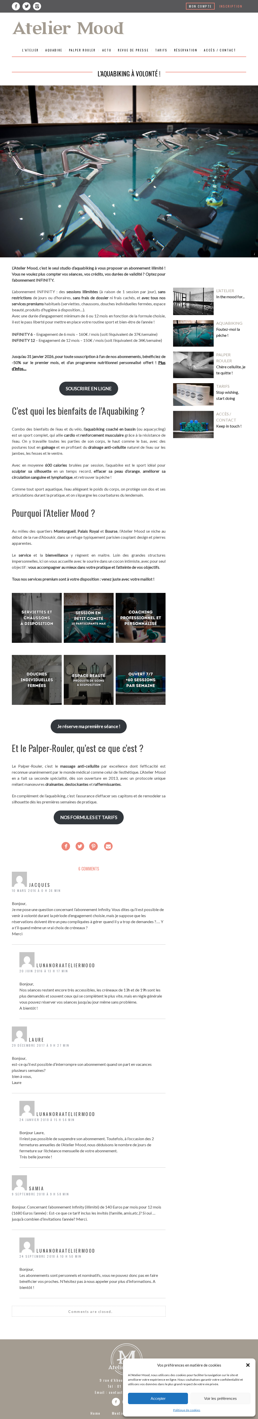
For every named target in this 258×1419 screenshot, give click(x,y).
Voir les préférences (220, 1398)
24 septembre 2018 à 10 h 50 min (50, 1256)
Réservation (186, 50)
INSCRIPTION (230, 6)
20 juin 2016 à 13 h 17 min (43, 971)
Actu (106, 50)
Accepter (158, 1398)
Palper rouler (82, 50)
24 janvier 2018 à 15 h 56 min (47, 1120)
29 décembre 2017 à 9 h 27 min (41, 1045)
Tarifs (161, 50)
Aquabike (53, 50)
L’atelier (30, 50)
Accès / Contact (220, 50)
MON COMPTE (200, 6)
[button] (247, 1365)
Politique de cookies (186, 1410)
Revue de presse (133, 50)
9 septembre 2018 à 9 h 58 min (40, 1194)
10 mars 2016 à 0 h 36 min (36, 890)
